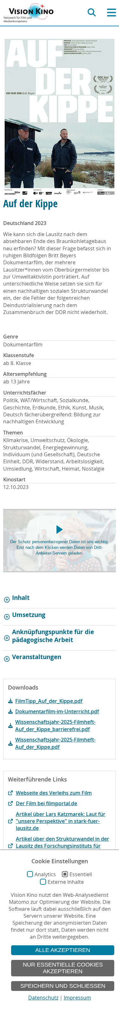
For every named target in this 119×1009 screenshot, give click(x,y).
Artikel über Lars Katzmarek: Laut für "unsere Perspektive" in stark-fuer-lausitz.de (60, 821)
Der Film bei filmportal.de (46, 803)
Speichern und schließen (62, 986)
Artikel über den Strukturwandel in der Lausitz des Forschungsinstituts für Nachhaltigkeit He (62, 846)
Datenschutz (43, 997)
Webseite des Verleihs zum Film (54, 792)
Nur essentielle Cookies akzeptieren (63, 967)
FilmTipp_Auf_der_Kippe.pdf (49, 700)
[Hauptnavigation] (111, 12)
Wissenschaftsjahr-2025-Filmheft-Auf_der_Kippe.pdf (55, 743)
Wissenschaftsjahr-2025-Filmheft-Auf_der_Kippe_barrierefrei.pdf (55, 725)
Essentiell (80, 874)
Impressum (77, 997)
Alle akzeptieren (62, 950)
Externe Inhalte (66, 881)
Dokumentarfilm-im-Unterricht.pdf (57, 711)
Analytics (45, 874)
